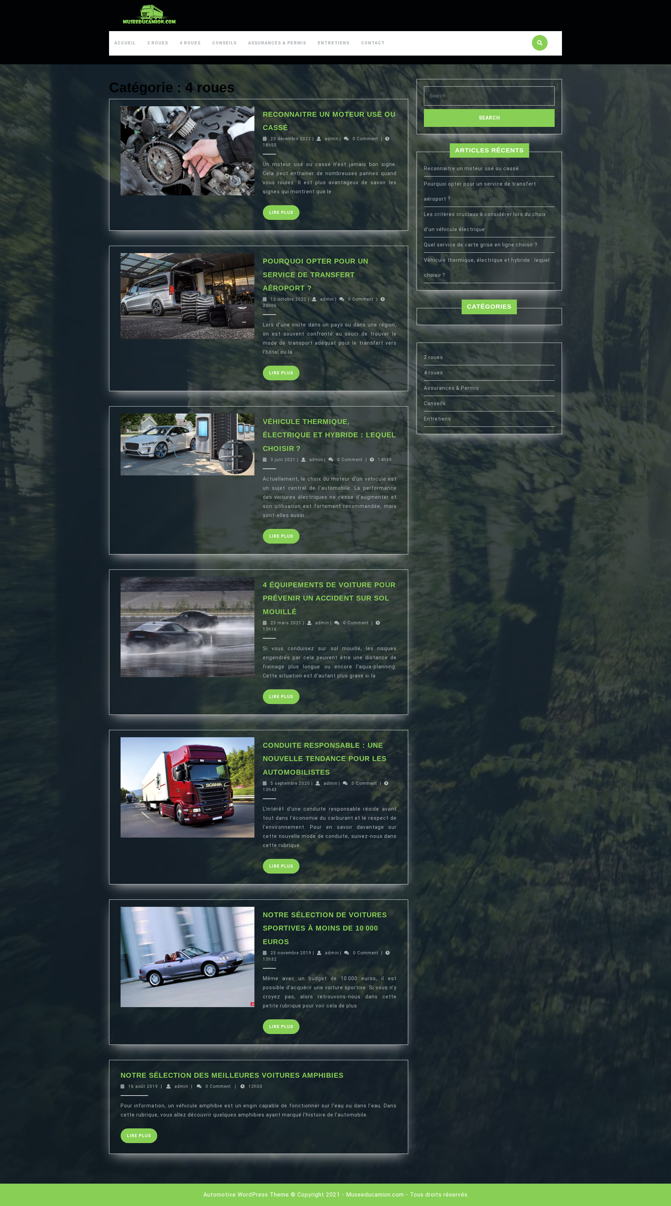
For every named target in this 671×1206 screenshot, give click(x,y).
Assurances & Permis (277, 43)
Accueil (125, 43)
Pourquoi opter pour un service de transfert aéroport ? (315, 274)
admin (332, 138)
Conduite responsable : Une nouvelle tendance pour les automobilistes (325, 758)
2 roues (157, 43)
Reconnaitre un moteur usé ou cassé (471, 168)
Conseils (224, 43)
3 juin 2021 (283, 459)
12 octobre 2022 (288, 299)
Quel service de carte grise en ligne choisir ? (480, 244)
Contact (373, 43)
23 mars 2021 (286, 622)
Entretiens (333, 43)
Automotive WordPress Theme (246, 1194)
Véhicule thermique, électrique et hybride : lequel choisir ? (329, 435)
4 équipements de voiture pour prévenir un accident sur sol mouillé (329, 598)
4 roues (190, 43)
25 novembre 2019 (290, 952)
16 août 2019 (143, 1086)
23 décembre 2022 (290, 138)
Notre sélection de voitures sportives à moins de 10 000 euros (325, 928)
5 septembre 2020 (290, 783)
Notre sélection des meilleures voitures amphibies (232, 1075)
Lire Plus (284, 215)
